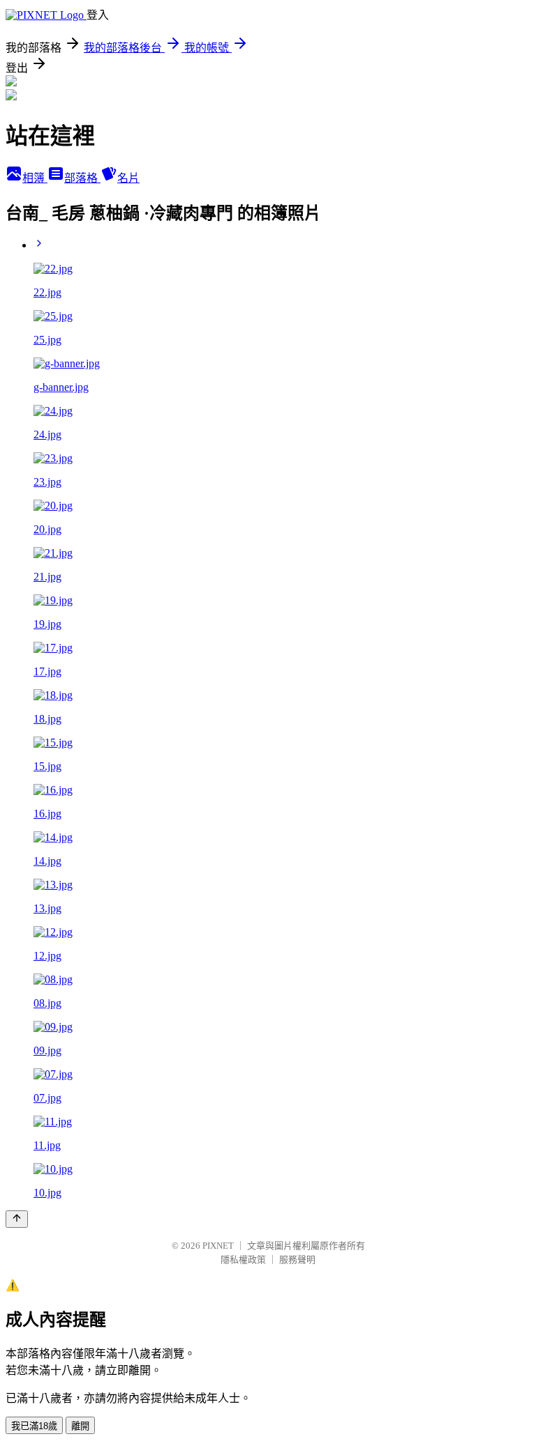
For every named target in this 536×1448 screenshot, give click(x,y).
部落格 (82, 178)
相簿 (34, 178)
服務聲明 (297, 1259)
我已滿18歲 (34, 1426)
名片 (128, 178)
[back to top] (17, 1219)
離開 (80, 1426)
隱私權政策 (243, 1259)
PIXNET (218, 1245)
